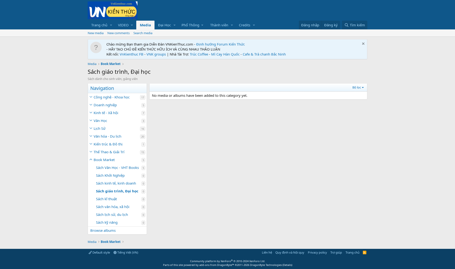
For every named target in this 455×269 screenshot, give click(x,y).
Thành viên (219, 25)
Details (287, 265)
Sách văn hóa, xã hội (112, 206)
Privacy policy (317, 252)
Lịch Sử (99, 128)
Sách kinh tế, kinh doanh (116, 183)
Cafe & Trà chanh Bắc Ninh (264, 54)
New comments (118, 33)
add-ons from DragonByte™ (216, 265)
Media (145, 25)
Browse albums (103, 230)
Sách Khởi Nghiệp (110, 175)
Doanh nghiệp (105, 104)
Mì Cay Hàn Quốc (225, 54)
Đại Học (164, 25)
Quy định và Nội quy (289, 252)
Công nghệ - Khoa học (112, 97)
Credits (244, 25)
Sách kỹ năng (107, 222)
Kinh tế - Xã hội (106, 112)
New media (96, 33)
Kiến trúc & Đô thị (108, 144)
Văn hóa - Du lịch (107, 136)
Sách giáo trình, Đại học (117, 191)
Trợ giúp (336, 252)
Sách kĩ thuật (106, 198)
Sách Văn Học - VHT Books (117, 167)
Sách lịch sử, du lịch (112, 214)
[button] (111, 25)
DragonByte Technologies (266, 265)
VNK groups (156, 54)
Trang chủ (99, 25)
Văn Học (100, 120)
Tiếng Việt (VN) (127, 252)
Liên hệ (267, 252)
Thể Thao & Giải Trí (109, 151)
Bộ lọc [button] (356, 87)
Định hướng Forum (212, 44)
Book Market (104, 159)
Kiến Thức (237, 44)
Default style (101, 252)
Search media (142, 33)
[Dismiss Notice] (363, 44)
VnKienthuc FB (131, 54)
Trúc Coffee (199, 54)
